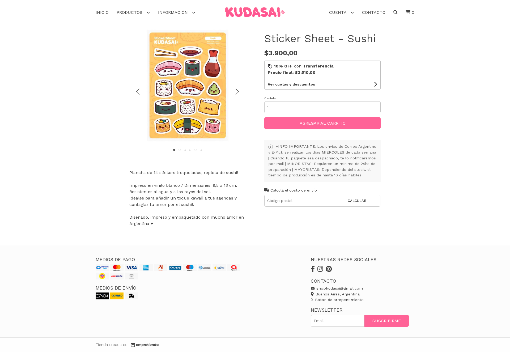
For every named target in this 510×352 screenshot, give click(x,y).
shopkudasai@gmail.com (339, 288)
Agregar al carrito (323, 123)
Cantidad (271, 98)
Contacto (373, 12)
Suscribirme (386, 320)
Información (173, 12)
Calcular (357, 201)
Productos (130, 12)
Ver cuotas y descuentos (291, 84)
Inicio (102, 12)
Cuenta (338, 12)
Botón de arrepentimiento (339, 300)
